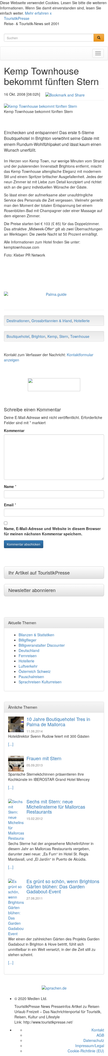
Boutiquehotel (18, 336)
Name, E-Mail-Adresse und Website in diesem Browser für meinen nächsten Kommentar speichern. (52, 531)
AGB (100, 1035)
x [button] (51, 13)
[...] (10, 744)
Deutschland (29, 650)
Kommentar (14, 430)
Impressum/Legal (89, 1045)
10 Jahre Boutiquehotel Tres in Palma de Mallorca (58, 722)
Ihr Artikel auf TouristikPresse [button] (39, 572)
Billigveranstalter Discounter (42, 645)
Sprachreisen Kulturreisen (40, 681)
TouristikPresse (16, 18)
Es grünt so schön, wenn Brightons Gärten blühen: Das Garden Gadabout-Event (62, 886)
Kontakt (97, 1029)
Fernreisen (28, 655)
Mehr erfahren (37, 13)
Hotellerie (82, 320)
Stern (63, 336)
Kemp (52, 336)
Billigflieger (27, 640)
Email (9, 504)
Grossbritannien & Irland (51, 320)
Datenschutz (93, 1040)
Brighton (38, 336)
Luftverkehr (28, 666)
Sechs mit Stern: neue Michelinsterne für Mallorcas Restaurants (55, 806)
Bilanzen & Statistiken (36, 634)
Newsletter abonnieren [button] (32, 590)
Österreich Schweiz (35, 671)
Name (9, 486)
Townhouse (79, 336)
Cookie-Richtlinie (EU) (86, 1050)
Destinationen (18, 320)
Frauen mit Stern (43, 758)
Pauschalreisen (31, 676)
